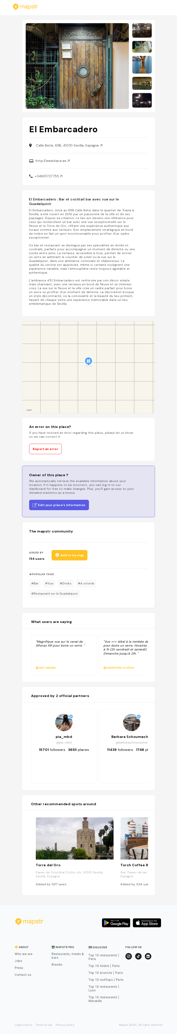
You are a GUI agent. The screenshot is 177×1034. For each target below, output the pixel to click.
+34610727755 (47, 176)
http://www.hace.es (51, 161)
